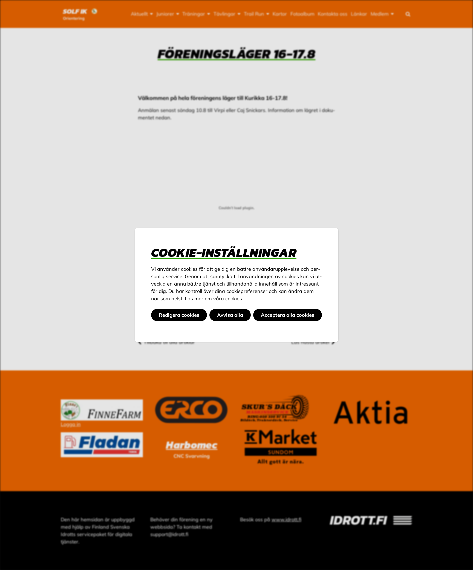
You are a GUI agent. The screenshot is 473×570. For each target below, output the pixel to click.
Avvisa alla (230, 315)
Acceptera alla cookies (287, 315)
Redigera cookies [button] (179, 315)
